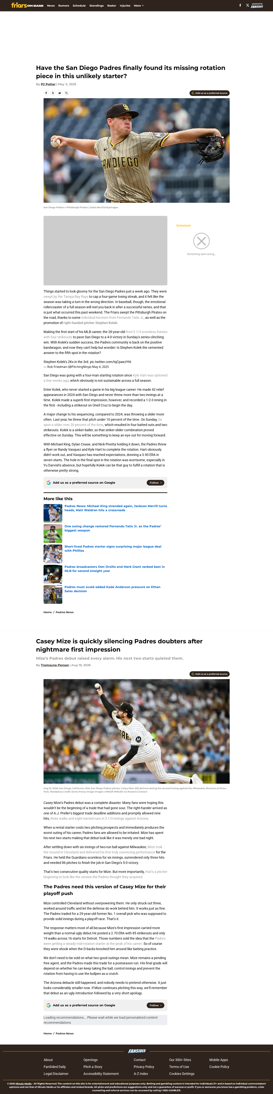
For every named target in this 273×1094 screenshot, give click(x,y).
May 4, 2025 (100, 367)
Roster (111, 5)
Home (48, 612)
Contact (140, 1060)
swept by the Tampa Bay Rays (66, 297)
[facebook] (240, 5)
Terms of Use (179, 1067)
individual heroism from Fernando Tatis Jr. (112, 318)
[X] (247, 5)
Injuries (125, 5)
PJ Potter (48, 84)
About (48, 1060)
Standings (96, 5)
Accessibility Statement (101, 1074)
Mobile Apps (218, 1060)
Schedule (79, 5)
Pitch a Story (92, 1067)
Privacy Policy (144, 1067)
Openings (90, 1060)
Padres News (65, 612)
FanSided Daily (55, 1067)
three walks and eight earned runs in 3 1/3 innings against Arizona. (100, 818)
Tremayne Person (55, 665)
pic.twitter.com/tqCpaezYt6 (110, 362)
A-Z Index (141, 1074)
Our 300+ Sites (180, 1060)
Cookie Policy (219, 1067)
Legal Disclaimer (56, 1074)
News (51, 5)
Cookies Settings (181, 1074)
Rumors (63, 5)
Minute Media (24, 1083)
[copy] (66, 93)
